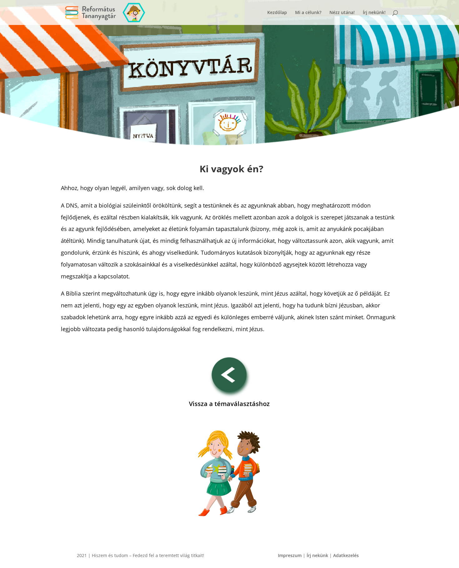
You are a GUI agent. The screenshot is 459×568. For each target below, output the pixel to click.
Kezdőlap (277, 12)
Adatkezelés (346, 555)
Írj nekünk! (374, 12)
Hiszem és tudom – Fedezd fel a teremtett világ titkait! (148, 555)
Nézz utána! (342, 12)
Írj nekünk (317, 555)
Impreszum (290, 555)
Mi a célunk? (308, 12)
